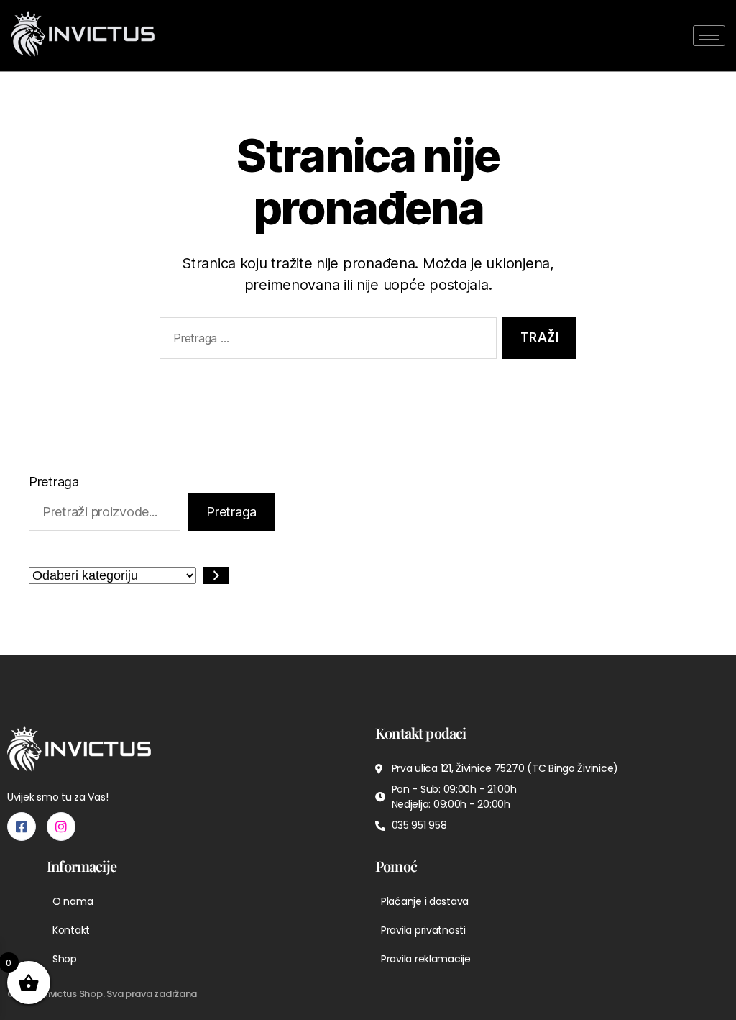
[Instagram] (61, 826)
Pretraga (54, 481)
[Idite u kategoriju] (216, 575)
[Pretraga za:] (325, 341)
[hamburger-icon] (709, 35)
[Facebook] (21, 826)
